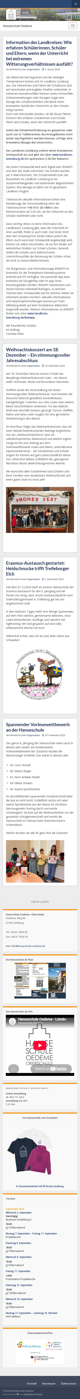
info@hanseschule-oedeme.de (28, 946)
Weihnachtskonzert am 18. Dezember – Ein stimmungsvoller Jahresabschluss (38, 355)
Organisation (33, 69)
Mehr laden (40, 901)
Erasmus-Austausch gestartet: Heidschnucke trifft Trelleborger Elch (37, 568)
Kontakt (32, 1383)
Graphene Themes (33, 1394)
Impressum (49, 1383)
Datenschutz (68, 1383)
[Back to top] (71, 1390)
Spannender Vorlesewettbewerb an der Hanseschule (38, 727)
